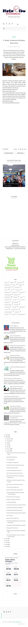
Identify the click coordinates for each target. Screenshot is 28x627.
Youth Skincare (21, 314)
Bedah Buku (19, 282)
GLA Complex (16, 287)
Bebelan (12, 282)
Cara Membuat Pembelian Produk (11, 396)
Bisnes (14, 36)
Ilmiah (6, 289)
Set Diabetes (7, 299)
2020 (6, 434)
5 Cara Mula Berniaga (11, 502)
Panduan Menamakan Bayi (12, 467)
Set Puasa (14, 307)
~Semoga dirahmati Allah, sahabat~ (17, 345)
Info (12, 289)
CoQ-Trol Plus (9, 515)
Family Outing (8, 287)
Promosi (15, 297)
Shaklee (6, 309)
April (8, 444)
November (9, 438)
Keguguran (18, 289)
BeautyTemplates (16, 621)
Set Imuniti (7, 302)
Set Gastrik (22, 299)
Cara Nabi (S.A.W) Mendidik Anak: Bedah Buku (16, 525)
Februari (8, 448)
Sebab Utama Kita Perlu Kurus (16, 386)
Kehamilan (7, 292)
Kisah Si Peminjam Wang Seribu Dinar (14, 489)
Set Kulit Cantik (8, 304)
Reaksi (21, 297)
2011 (6, 542)
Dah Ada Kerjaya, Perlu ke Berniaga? (14, 473)
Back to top (21, 624)
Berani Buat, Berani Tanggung (13, 496)
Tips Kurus (17, 312)
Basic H (6, 282)
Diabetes (20, 285)
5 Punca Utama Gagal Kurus (12, 487)
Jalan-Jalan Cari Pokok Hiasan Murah (14, 484)
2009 (6, 546)
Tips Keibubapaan (8, 312)
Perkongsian (7, 297)
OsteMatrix (21, 292)
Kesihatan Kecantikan (15, 355)
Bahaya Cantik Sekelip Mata (12, 518)
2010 (6, 544)
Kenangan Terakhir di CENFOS (13, 499)
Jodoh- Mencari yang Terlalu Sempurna (12, 378)
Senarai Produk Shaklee (15, 335)
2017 (6, 538)
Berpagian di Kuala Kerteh (12, 527)
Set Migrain (7, 307)
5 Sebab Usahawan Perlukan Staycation (15, 465)
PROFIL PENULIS (14, 326)
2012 (6, 540)
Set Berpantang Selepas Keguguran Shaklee (16, 504)
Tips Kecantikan (14, 309)
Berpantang (7, 285)
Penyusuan (16, 294)
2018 (6, 436)
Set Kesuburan (15, 302)
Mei (7, 442)
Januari (8, 450)
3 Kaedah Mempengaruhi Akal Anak (14, 510)
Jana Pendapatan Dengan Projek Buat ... (11, 184)
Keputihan (14, 292)
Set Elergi (15, 299)
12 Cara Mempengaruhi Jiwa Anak (13, 470)
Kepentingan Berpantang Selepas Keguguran (16, 512)
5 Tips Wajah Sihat (10, 459)
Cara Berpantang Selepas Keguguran (14, 507)
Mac (8, 446)
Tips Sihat (7, 314)
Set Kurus (16, 304)
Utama (13, 314)
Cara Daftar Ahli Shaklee (15, 406)
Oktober (9, 440)
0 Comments (5, 149)
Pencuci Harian (8, 294)
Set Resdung (22, 307)
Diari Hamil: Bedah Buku (11, 457)
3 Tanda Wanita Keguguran (12, 462)
